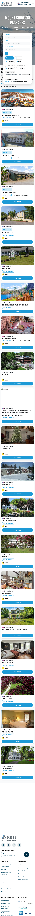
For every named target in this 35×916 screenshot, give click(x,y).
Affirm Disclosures (23, 879)
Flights (20, 58)
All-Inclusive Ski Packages (5, 912)
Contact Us (4, 877)
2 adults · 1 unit (12, 49)
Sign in (7, 81)
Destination (8, 34)
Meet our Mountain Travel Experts (6, 865)
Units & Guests (9, 46)
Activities (11, 61)
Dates (6, 40)
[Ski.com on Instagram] (14, 845)
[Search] (6, 53)
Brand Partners (22, 876)
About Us (3, 869)
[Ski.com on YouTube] (19, 845)
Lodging (10, 58)
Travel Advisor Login (23, 868)
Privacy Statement (6, 891)
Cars (19, 61)
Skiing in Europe (5, 903)
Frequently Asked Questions (6, 873)
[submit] (26, 854)
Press (2, 880)
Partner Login (21, 870)
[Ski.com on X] (9, 845)
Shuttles (10, 65)
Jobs (2, 886)
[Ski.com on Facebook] (3, 845)
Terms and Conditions (7, 888)
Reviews (3, 883)
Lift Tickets (21, 65)
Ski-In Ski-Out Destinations (5, 907)
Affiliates (20, 865)
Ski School (11, 68)
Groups (20, 873)
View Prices (17, 124)
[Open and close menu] (33, 4)
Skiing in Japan (5, 900)
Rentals (21, 68)
